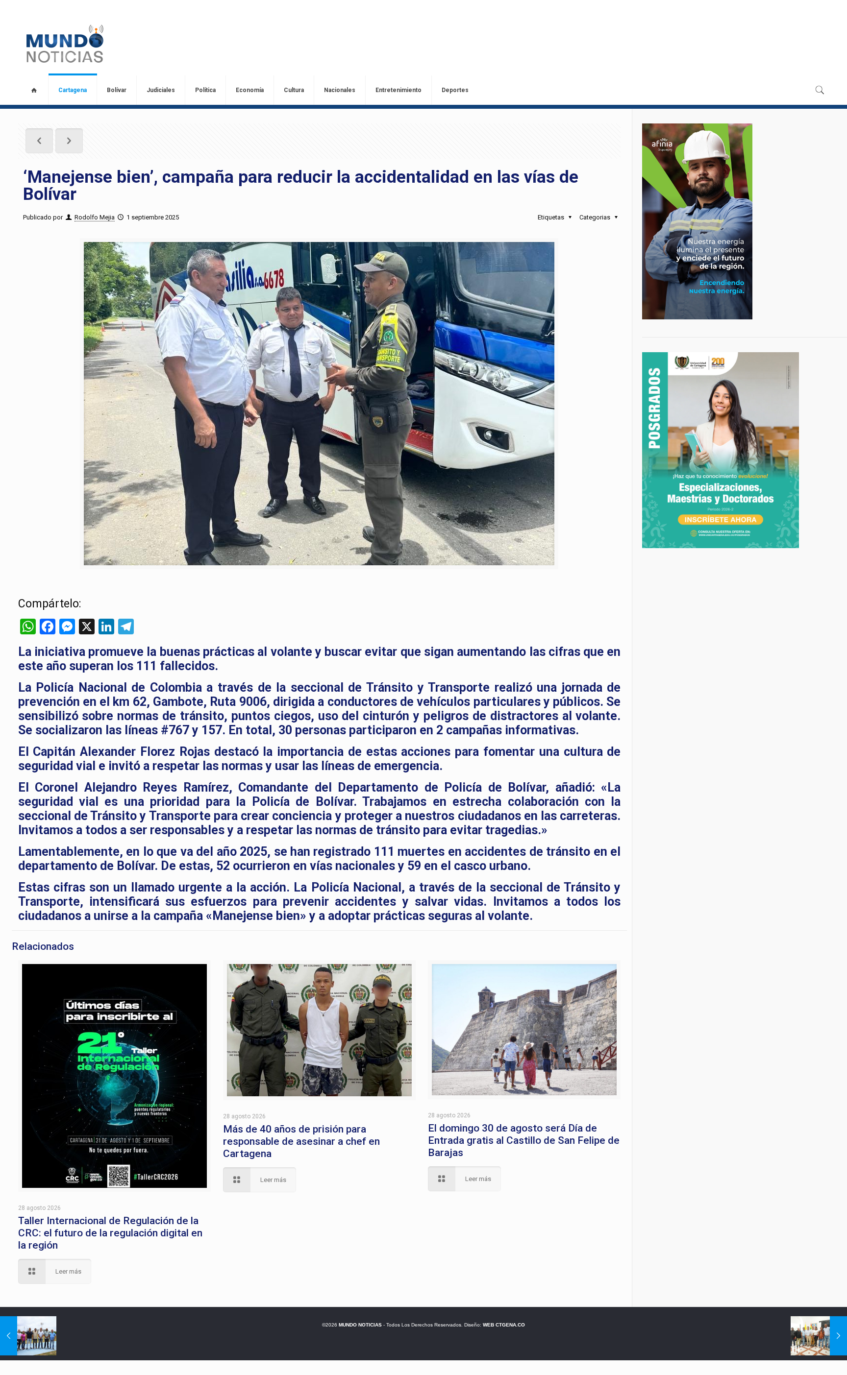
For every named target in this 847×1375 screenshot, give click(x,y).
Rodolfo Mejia (95, 217)
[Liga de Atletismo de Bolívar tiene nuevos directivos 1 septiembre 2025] (28, 1335)
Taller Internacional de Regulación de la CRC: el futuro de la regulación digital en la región (110, 1233)
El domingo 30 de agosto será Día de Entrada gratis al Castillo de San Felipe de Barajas (524, 1140)
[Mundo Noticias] (64, 43)
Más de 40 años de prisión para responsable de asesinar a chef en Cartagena (301, 1141)
